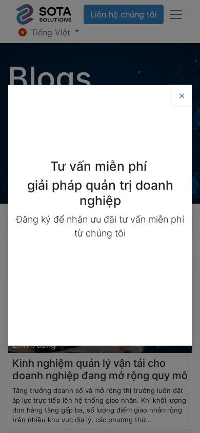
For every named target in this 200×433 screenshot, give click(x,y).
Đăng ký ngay (100, 259)
